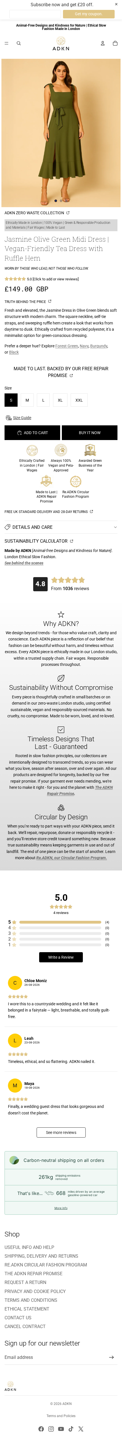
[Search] (18, 43)
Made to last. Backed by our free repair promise (61, 372)
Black (14, 352)
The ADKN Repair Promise (33, 1273)
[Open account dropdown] (102, 43)
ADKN (67, 1404)
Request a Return (25, 1282)
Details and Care (32, 527)
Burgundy (98, 346)
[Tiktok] (71, 1429)
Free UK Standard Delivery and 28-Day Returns (47, 512)
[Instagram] (51, 1429)
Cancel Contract (25, 1326)
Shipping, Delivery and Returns (41, 1256)
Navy (84, 346)
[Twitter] (80, 1429)
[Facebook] (41, 1429)
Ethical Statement (27, 1309)
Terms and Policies (61, 1416)
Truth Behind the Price (26, 302)
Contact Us (18, 1317)
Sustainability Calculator (37, 541)
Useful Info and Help (29, 1247)
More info (61, 1208)
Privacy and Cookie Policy (35, 1291)
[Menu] (6, 43)
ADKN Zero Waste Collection (35, 213)
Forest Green (66, 346)
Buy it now (89, 432)
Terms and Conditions (31, 1300)
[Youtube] (61, 1429)
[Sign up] (111, 1357)
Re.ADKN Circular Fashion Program (46, 1265)
